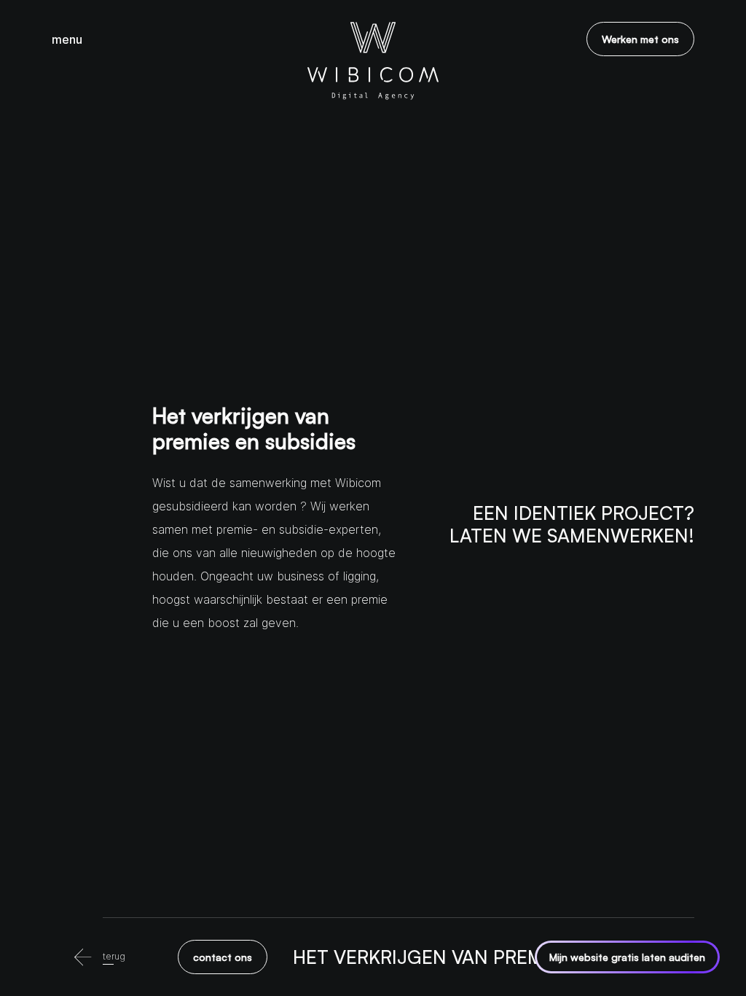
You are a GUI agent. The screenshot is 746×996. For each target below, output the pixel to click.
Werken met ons (640, 39)
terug (114, 956)
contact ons (222, 957)
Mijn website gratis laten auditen (627, 957)
